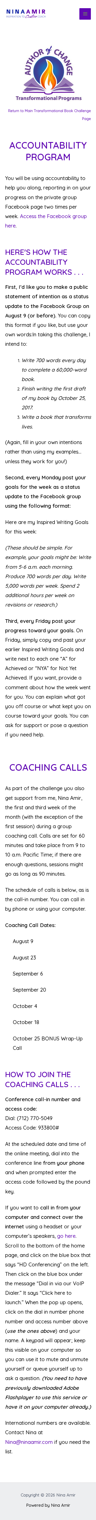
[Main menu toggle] (85, 14)
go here (66, 1236)
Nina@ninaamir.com (29, 1442)
